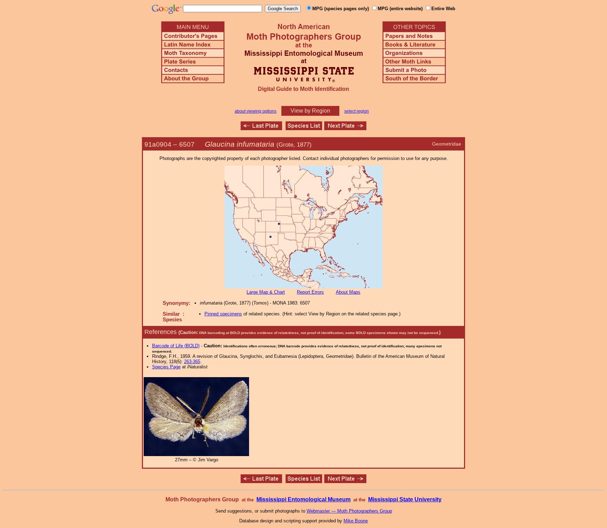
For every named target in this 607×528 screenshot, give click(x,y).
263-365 (192, 361)
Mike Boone (356, 520)
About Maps (348, 292)
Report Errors (310, 292)
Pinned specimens (223, 313)
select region (356, 111)
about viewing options (255, 111)
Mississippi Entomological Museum (303, 499)
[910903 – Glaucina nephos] (261, 128)
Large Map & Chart (266, 292)
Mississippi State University (405, 499)
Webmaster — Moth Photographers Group (349, 511)
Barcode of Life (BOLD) (176, 345)
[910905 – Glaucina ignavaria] (345, 128)
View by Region (310, 111)
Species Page (166, 366)
